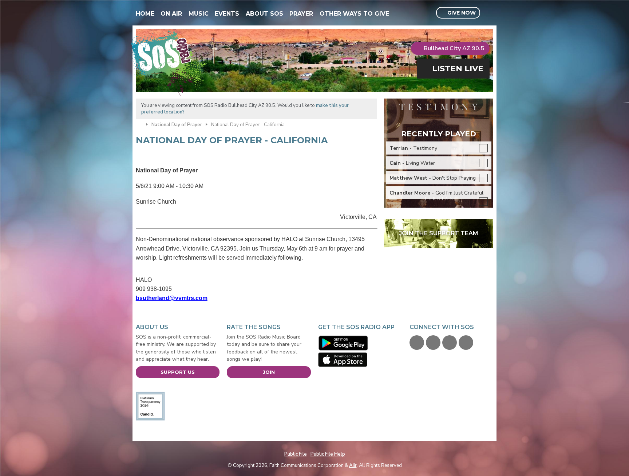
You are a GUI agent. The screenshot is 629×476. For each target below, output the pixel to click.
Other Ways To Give (354, 13)
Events (227, 13)
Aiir (353, 465)
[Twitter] (433, 342)
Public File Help (327, 454)
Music (199, 13)
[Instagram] (466, 342)
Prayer (301, 13)
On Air (171, 13)
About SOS (264, 13)
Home (145, 13)
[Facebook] (417, 342)
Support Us (178, 372)
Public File (295, 454)
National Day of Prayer (176, 124)
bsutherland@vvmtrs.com (171, 298)
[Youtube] (449, 342)
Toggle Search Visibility (488, 13)
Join (269, 372)
